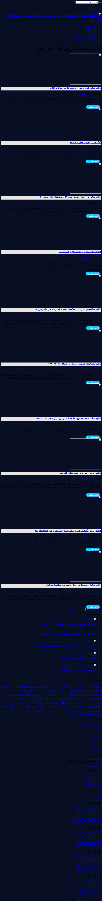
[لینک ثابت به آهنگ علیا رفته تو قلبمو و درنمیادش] (80, 653)
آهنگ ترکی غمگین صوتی (56, 686)
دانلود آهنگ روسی (87, 703)
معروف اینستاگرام (93, 714)
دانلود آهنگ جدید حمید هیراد (90, 880)
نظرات (84, 94)
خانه (99, 42)
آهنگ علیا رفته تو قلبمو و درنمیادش (79, 658)
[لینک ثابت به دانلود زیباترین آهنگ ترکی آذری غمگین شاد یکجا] (85, 469)
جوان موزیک (96, 741)
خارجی (6, 690)
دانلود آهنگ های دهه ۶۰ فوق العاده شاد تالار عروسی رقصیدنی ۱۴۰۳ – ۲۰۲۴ (68, 418)
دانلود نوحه (51, 711)
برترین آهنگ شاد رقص (46, 690)
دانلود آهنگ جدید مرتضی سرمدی (88, 863)
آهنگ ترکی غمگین (73, 686)
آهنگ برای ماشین (86, 687)
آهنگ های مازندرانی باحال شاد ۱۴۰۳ (85, 142)
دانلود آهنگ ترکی (49, 694)
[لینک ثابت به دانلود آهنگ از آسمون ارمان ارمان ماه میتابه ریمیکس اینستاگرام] (85, 581)
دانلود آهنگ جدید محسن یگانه (89, 839)
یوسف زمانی (74, 714)
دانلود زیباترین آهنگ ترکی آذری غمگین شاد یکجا (80, 473)
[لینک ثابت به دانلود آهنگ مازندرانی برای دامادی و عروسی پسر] (85, 247)
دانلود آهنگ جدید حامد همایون (89, 813)
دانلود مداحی (69, 711)
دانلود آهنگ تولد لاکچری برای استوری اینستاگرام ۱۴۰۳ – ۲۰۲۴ (74, 364)
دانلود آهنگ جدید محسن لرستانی (88, 815)
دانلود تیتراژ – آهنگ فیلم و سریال (83, 38)
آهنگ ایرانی (96, 687)
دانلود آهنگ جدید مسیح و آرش (89, 861)
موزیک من (97, 750)
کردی (79, 714)
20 (79, 609)
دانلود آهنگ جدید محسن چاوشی (88, 870)
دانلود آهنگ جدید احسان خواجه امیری (86, 820)
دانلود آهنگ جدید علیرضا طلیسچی (87, 887)
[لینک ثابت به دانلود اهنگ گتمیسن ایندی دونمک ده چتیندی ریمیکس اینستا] (71, 619)
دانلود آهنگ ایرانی (71, 694)
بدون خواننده (65, 691)
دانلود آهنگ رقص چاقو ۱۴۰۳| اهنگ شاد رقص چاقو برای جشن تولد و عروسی (68, 309)
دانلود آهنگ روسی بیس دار (74, 703)
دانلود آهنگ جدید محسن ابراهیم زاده (86, 808)
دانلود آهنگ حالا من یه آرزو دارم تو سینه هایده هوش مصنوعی (66, 646)
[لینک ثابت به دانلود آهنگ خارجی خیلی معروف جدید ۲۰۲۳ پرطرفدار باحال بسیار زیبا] (85, 193)
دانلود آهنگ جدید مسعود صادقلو (88, 894)
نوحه (83, 714)
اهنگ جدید (77, 690)
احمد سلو (89, 691)
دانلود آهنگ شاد (90, 26)
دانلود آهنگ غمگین (88, 29)
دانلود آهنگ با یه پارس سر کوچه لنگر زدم (76, 670)
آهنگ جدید (38, 686)
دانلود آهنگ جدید (89, 31)
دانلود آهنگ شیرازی (93, 781)
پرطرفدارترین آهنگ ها (87, 33)
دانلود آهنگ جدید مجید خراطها (89, 842)
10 (77, 609)
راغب (45, 711)
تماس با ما (91, 9)
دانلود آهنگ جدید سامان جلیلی (89, 868)
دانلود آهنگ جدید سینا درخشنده (88, 856)
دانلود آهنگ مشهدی (93, 784)
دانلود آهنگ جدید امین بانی (90, 890)
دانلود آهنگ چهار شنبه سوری (89, 724)
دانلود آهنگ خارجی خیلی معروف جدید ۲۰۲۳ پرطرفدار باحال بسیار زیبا (70, 197)
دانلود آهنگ (93, 694)
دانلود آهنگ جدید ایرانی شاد (60, 698)
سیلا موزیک (91, 7)
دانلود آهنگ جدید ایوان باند (90, 837)
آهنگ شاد (24, 686)
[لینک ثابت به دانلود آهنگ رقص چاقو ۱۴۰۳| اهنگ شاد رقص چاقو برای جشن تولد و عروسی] (85, 305)
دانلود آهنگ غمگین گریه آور (52, 707)
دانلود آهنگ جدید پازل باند (91, 810)
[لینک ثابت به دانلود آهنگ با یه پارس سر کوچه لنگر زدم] (78, 665)
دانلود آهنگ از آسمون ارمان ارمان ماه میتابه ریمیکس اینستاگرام (73, 585)
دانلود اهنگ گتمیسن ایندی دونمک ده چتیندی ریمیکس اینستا (67, 624)
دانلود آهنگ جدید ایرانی (92, 733)
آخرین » (72, 609)
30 (81, 609)
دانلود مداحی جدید (59, 711)
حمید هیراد (13, 691)
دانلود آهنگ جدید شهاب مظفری (88, 832)
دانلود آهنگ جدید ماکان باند (90, 834)
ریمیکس (92, 36)
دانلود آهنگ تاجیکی (93, 779)
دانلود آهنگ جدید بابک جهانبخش (88, 846)
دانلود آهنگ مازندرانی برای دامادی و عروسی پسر (79, 251)
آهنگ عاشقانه (13, 687)
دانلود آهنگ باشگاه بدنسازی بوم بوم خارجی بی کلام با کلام (75, 88)
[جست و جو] (100, 2)
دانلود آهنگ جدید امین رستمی (89, 866)
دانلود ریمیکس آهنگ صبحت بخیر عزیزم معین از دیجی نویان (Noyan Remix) (68, 530)
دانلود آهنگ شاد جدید (32, 702)
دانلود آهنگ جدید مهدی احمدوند (88, 892)
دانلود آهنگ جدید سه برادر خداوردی (87, 822)
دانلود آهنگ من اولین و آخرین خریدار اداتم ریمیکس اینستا (68, 634)
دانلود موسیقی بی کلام (92, 777)
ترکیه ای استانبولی (25, 691)
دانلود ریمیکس (84, 711)
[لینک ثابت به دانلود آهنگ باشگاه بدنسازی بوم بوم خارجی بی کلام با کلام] (85, 84)
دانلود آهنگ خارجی (34, 698)
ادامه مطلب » (93, 107)
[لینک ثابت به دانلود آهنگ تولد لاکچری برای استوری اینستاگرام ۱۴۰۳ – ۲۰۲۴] (85, 360)
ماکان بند (15, 711)
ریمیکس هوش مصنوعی (25, 711)
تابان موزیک (96, 746)
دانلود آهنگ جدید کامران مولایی (88, 817)
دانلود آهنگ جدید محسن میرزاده (88, 883)
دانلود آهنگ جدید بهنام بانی (90, 859)
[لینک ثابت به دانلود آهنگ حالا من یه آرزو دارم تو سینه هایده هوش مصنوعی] (70, 641)
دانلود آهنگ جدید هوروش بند (89, 885)
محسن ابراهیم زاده (6, 711)
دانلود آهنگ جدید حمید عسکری (88, 844)
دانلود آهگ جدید (28, 707)
